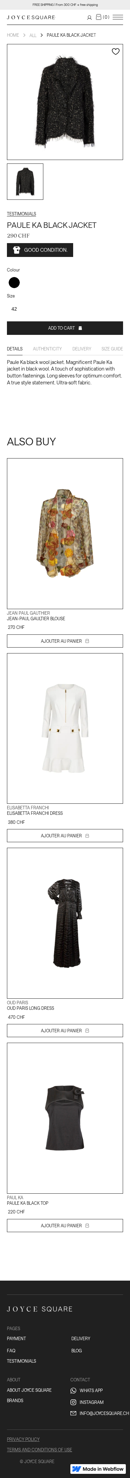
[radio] (14, 282)
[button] (102, 17)
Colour (13, 269)
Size (11, 295)
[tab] (15, 350)
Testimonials (21, 213)
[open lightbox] (25, 181)
